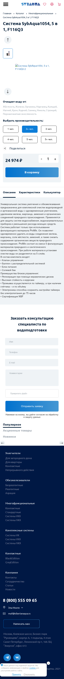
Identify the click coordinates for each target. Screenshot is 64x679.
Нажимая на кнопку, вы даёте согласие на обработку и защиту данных (32, 415)
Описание (9, 192)
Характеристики (29, 192)
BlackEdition (12, 558)
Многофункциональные (20, 503)
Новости (10, 589)
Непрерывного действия (19, 470)
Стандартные (13, 512)
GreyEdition (12, 562)
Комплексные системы (19, 530)
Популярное (12, 424)
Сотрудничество (14, 581)
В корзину (32, 172)
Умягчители (13, 453)
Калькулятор (52, 192)
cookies (32, 667)
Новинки (9, 436)
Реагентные (12, 489)
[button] (7, 40)
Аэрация (10, 493)
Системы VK (12, 535)
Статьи (9, 585)
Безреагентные (14, 485)
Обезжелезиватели (17, 480)
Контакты (11, 577)
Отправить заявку (32, 406)
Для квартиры (13, 462)
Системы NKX (13, 543)
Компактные (12, 466)
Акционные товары (17, 430)
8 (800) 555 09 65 (20, 600)
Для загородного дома (18, 458)
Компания (11, 572)
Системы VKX (13, 539)
